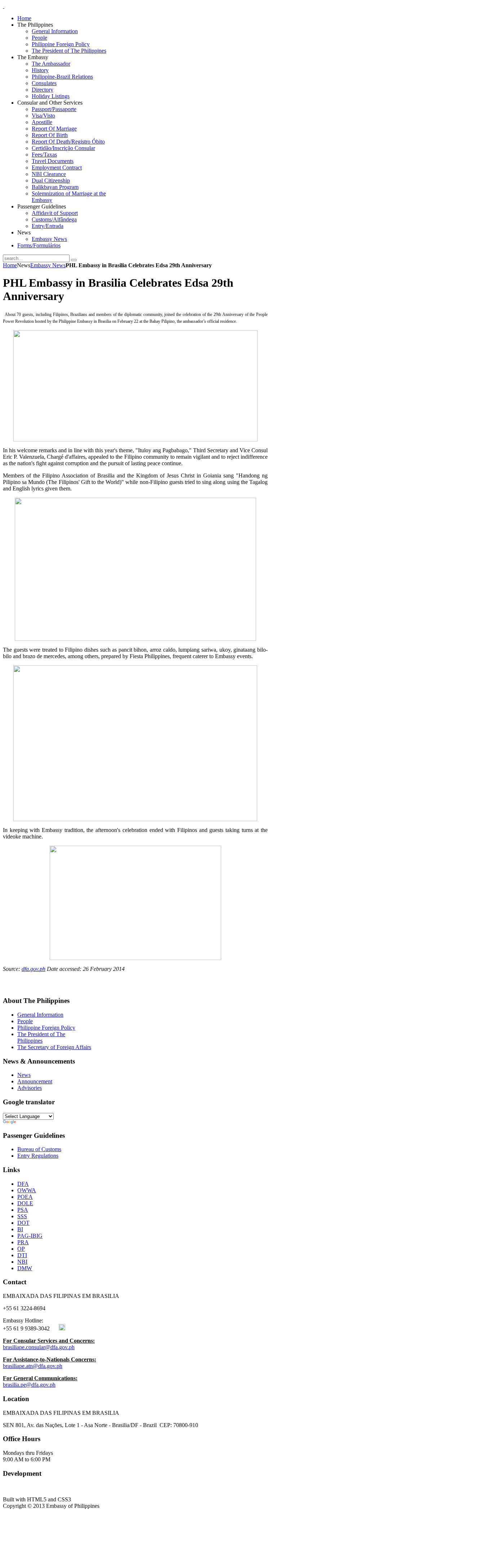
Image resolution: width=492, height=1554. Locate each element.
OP (21, 1249)
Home (10, 265)
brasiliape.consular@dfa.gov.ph (39, 1347)
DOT (23, 1223)
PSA (22, 1210)
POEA (25, 1197)
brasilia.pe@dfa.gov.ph (29, 1385)
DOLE (25, 1203)
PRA (23, 1242)
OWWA (26, 1190)
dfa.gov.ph (33, 969)
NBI (22, 1262)
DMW (24, 1268)
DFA (23, 1184)
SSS (22, 1216)
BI (20, 1229)
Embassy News (48, 265)
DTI (22, 1255)
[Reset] (74, 260)
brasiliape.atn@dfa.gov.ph (32, 1366)
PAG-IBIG (30, 1236)
